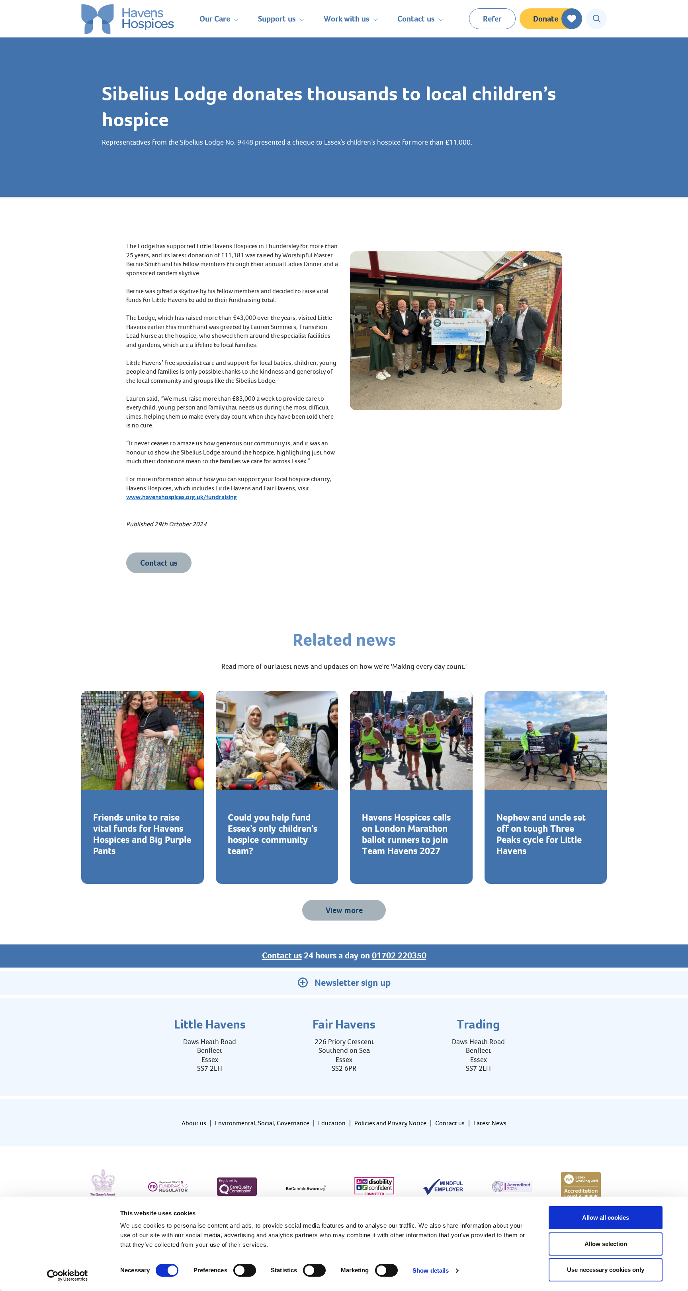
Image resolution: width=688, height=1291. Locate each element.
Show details (430, 1270)
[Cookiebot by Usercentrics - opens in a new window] (67, 1275)
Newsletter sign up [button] (353, 982)
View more (344, 910)
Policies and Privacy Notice (390, 1123)
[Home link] (127, 19)
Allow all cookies (605, 1217)
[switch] (244, 1270)
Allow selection (605, 1243)
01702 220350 (399, 955)
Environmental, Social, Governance (262, 1123)
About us (194, 1123)
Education (332, 1123)
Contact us (159, 563)
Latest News (489, 1123)
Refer (492, 19)
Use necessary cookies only (605, 1269)
